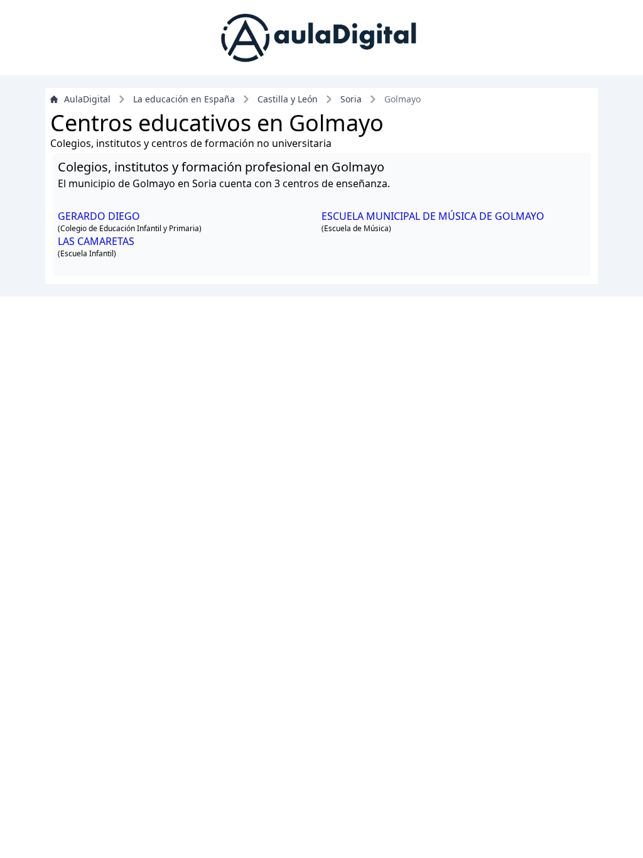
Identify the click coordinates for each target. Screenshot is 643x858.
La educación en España (184, 99)
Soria (351, 99)
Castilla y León (287, 99)
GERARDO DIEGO (99, 216)
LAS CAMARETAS (96, 241)
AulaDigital (87, 99)
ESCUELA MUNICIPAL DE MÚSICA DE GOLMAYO (433, 216)
